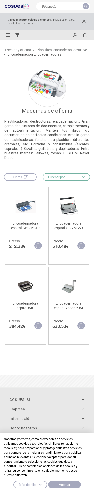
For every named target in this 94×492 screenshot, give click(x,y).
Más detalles (28, 485)
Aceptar (64, 485)
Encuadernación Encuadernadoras (34, 54)
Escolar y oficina (18, 50)
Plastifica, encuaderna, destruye (62, 50)
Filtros (18, 177)
